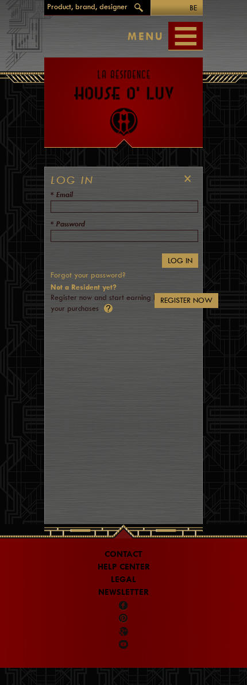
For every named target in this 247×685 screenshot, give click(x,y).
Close (185, 178)
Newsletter (123, 592)
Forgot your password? (88, 275)
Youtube (123, 644)
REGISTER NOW (186, 300)
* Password (68, 224)
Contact (123, 554)
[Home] (123, 97)
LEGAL (123, 579)
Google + (124, 631)
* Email (62, 194)
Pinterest (123, 618)
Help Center (124, 567)
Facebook (123, 605)
